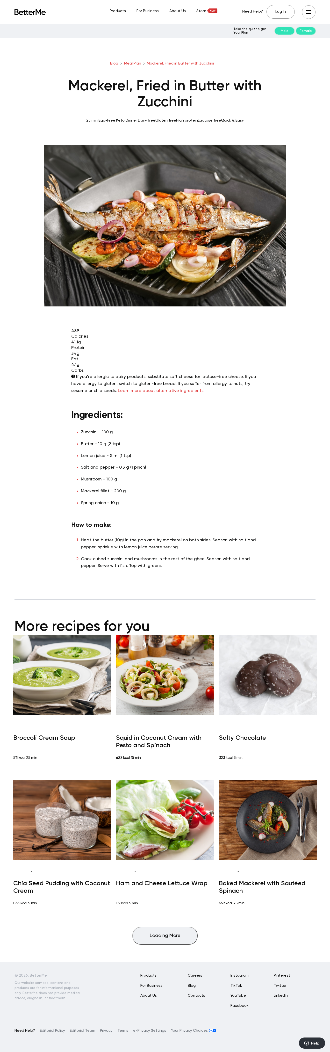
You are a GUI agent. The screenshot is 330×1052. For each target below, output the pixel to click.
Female (306, 31)
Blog (114, 63)
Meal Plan (132, 63)
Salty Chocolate (242, 738)
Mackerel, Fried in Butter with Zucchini (180, 63)
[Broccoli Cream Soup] (62, 675)
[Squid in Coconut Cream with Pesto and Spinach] (165, 675)
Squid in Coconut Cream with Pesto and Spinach (158, 742)
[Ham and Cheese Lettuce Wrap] (165, 820)
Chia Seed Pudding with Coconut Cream (61, 887)
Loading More (165, 935)
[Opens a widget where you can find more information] (312, 1043)
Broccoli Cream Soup (44, 738)
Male (284, 31)
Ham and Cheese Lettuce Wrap (162, 883)
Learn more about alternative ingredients (160, 391)
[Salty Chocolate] (268, 675)
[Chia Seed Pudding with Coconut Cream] (62, 820)
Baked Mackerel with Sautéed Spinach (262, 887)
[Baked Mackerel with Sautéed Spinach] (268, 820)
